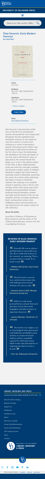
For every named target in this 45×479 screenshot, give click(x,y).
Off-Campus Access (11, 431)
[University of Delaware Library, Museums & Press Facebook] (40, 395)
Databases (8, 410)
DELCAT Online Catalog (12, 400)
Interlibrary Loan (9, 414)
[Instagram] (12, 468)
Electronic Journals (10, 421)
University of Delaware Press (19, 10)
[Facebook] (7, 468)
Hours (6, 435)
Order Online (18, 112)
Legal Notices (36, 472)
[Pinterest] (22, 468)
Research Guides (10, 403)
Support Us (8, 407)
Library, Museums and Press (18, 391)
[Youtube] (17, 468)
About (6, 417)
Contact (7, 438)
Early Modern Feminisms (19, 120)
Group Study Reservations (13, 424)
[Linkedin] (27, 468)
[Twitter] (2, 468)
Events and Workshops (12, 428)
